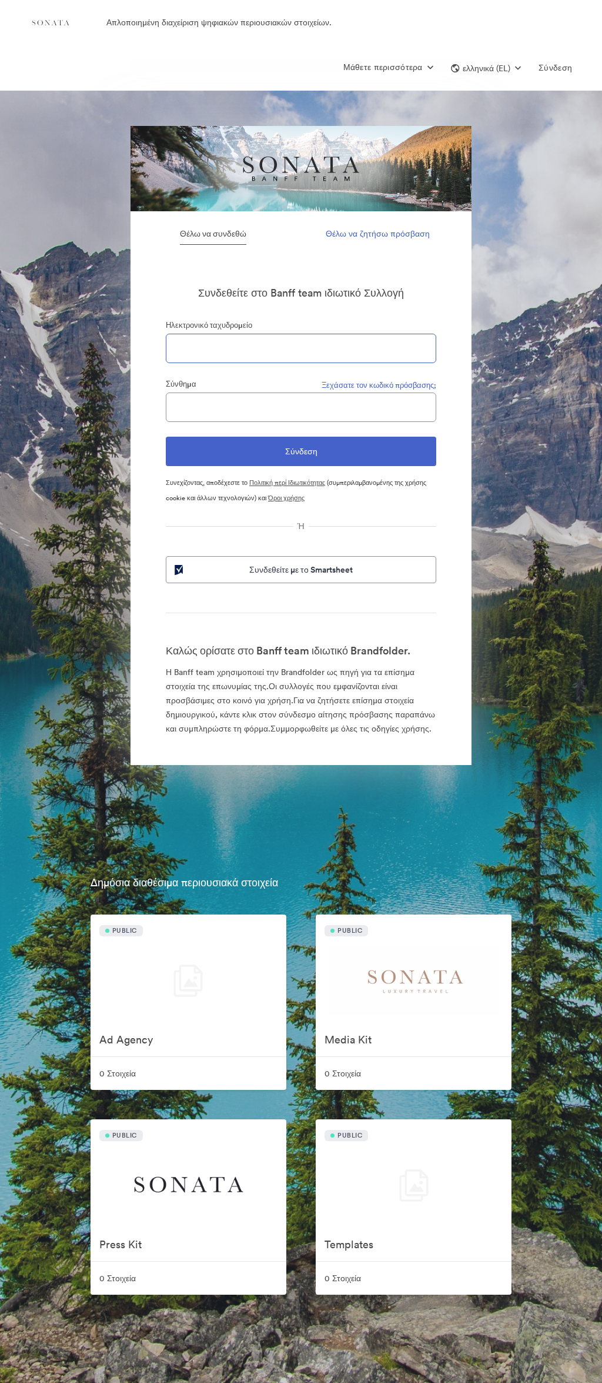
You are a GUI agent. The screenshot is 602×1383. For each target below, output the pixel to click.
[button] (486, 68)
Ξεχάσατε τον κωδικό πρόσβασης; (379, 385)
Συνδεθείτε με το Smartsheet (301, 570)
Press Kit (120, 1244)
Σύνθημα (181, 384)
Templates (349, 1244)
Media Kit (348, 1039)
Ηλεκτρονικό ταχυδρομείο (209, 325)
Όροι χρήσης (286, 498)
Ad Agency (126, 1039)
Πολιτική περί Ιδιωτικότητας (287, 482)
